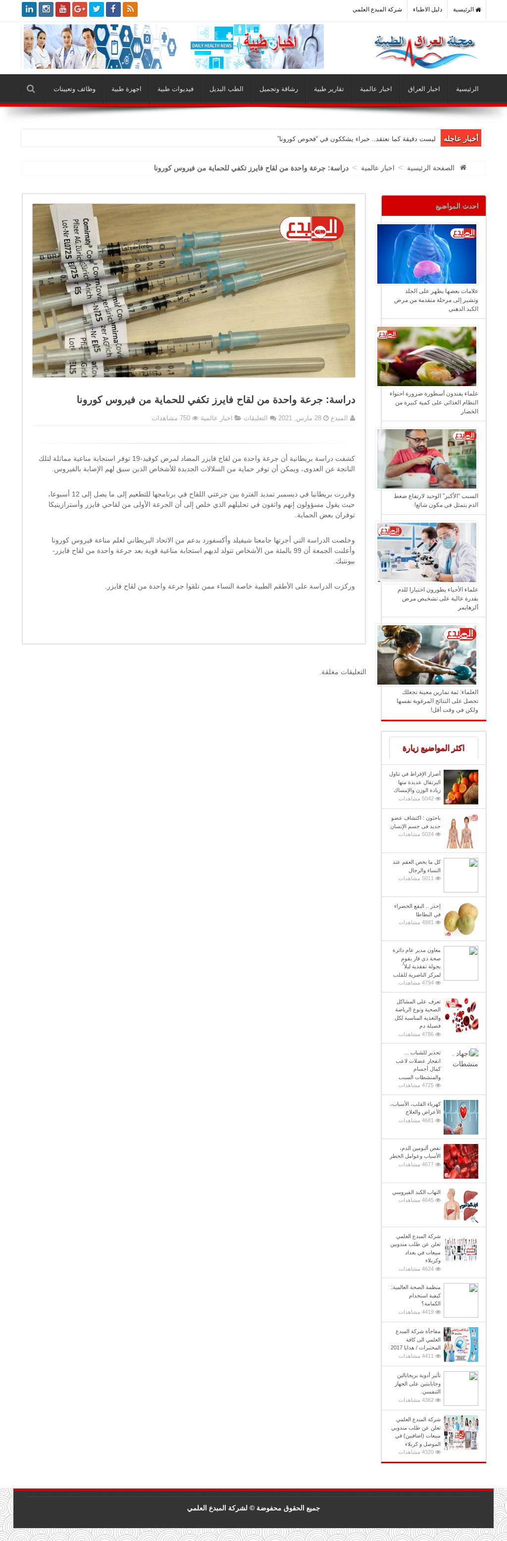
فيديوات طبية (175, 89)
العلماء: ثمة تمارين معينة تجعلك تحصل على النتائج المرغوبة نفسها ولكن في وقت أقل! (437, 701)
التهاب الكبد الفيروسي (416, 1196)
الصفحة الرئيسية (431, 168)
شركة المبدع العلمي (377, 9)
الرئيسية (464, 9)
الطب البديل (226, 89)
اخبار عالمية (376, 89)
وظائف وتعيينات (74, 89)
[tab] (434, 748)
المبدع (338, 418)
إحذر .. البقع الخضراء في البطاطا (417, 914)
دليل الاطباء (427, 9)
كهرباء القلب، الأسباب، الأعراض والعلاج (415, 1112)
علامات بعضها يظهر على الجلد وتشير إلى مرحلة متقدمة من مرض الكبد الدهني (436, 300)
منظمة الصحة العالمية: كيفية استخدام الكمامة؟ (416, 1299)
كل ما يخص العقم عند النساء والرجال (417, 870)
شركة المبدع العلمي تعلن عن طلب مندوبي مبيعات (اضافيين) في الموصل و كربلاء (416, 1435)
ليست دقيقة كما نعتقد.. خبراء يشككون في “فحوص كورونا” (356, 139)
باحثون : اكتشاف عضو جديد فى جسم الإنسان (415, 826)
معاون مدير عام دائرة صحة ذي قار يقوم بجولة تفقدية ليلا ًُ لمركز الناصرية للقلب (417, 966)
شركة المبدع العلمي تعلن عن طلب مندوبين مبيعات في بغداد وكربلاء (415, 1252)
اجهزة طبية (126, 89)
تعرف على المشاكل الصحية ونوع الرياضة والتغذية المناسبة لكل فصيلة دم (418, 1017)
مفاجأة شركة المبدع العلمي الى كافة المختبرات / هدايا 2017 (416, 1343)
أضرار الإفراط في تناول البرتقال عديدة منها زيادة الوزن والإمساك (415, 786)
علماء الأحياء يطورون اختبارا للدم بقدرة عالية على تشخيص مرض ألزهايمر (438, 598)
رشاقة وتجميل (278, 89)
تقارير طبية (329, 89)
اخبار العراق (424, 89)
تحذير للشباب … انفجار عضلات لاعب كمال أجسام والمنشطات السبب (418, 1068)
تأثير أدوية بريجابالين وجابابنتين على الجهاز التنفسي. (418, 1387)
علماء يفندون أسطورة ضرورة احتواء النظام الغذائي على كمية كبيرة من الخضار (434, 402)
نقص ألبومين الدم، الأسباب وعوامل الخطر (415, 1156)
